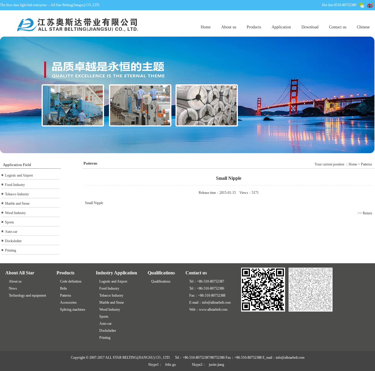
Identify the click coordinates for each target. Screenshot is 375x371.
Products (254, 27)
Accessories (68, 302)
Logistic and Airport (19, 175)
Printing (10, 250)
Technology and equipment (27, 295)
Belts (63, 288)
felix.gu (170, 365)
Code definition (70, 281)
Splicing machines (72, 309)
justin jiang (216, 365)
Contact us (337, 27)
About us (228, 27)
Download (309, 27)
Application (281, 27)
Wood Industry (15, 213)
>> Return (365, 213)
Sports (9, 222)
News (13, 288)
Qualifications (161, 272)
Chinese (363, 27)
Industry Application (116, 272)
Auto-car (11, 232)
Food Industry (15, 185)
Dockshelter (13, 241)
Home (206, 27)
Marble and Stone (17, 203)
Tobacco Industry (17, 194)
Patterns (65, 295)
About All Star (19, 272)
